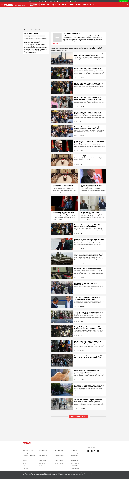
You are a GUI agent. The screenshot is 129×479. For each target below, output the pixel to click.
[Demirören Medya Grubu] (102, 443)
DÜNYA (92, 5)
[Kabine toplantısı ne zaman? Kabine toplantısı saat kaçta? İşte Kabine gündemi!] (62, 146)
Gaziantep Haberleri (59, 458)
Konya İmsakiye (74, 465)
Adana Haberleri (59, 450)
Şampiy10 (25, 463)
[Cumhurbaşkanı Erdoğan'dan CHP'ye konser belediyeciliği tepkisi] (64, 203)
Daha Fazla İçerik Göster (78, 416)
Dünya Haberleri (43, 455)
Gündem (82, 63)
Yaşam (82, 321)
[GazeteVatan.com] (27, 443)
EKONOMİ (78, 5)
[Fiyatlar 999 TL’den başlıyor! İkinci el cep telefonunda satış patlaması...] (62, 375)
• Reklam (95, 476)
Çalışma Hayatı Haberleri (29, 455)
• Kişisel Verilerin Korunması (86, 476)
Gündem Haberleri (43, 448)
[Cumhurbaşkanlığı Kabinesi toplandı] (62, 160)
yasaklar (38, 38)
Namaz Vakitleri (74, 455)
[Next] (88, 451)
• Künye (73, 476)
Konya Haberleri (59, 460)
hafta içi (44, 38)
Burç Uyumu (74, 450)
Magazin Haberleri (43, 458)
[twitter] (94, 451)
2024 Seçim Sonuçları (28, 453)
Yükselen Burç (74, 453)
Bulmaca (25, 460)
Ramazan (73, 458)
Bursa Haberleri (58, 453)
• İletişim (77, 476)
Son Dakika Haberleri (28, 450)
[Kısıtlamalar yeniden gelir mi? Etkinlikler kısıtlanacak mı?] (62, 287)
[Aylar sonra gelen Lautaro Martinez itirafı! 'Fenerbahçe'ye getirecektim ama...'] (62, 302)
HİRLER (34, 5)
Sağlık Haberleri (42, 460)
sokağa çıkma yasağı (30, 36)
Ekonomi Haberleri (43, 453)
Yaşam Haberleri (43, 450)
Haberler (25, 29)
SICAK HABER (45, 5)
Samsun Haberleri (59, 463)
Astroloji (73, 448)
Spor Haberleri (42, 463)
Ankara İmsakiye (75, 463)
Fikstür (24, 465)
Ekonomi (82, 379)
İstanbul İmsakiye (75, 460)
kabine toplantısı (29, 38)
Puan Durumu (26, 468)
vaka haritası (41, 36)
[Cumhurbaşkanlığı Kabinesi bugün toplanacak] (64, 176)
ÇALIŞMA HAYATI (55, 5)
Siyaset (83, 164)
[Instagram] (98, 451)
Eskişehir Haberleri (59, 455)
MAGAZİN (86, 5)
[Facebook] (91, 451)
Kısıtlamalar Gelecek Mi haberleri (37, 29)
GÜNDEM (64, 5)
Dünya (82, 263)
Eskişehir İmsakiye (75, 468)
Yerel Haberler (58, 448)
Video (40, 465)
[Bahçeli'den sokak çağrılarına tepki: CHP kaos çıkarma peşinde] (93, 176)
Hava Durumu (26, 458)
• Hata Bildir (100, 476)
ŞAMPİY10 (71, 5)
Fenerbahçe (82, 306)
